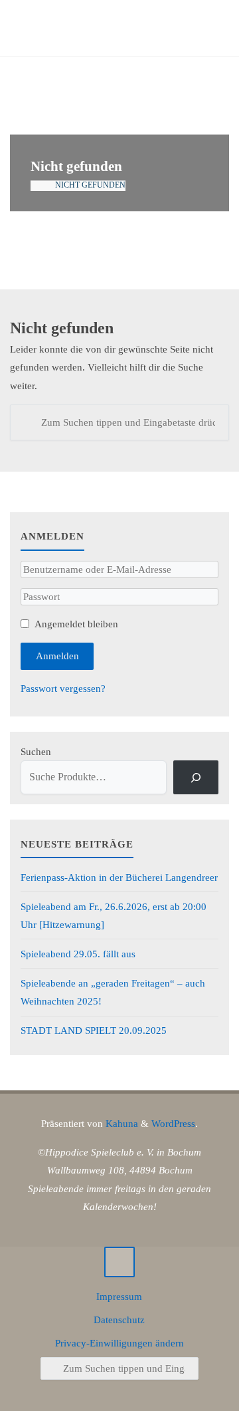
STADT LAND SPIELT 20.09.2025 (94, 1030)
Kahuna (120, 1123)
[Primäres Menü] (215, 28)
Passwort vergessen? (63, 688)
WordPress (173, 1123)
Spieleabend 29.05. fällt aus (78, 953)
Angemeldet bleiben (76, 623)
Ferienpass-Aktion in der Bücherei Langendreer (119, 877)
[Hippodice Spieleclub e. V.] (81, 28)
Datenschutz (119, 1319)
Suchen (36, 751)
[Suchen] (28, 422)
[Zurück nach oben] (119, 1262)
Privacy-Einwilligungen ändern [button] (119, 1342)
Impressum (119, 1296)
